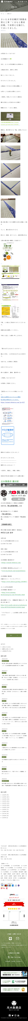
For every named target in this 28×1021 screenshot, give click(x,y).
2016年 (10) (5, 815)
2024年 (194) (5, 799)
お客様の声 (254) (6, 651)
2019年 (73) (5, 809)
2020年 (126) (5, 807)
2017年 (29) (5, 813)
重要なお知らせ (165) (7, 649)
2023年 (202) (5, 801)
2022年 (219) (5, 803)
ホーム (2, 13)
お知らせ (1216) (6, 647)
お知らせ (9, 13)
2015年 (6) (5, 817)
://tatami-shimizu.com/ (13, 562)
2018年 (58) (5, 811)
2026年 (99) (5, 795)
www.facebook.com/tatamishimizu (13, 571)
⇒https (3, 562)
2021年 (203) (5, 805)
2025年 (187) (5, 797)
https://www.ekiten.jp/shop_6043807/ (14, 581)
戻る (11, 635)
